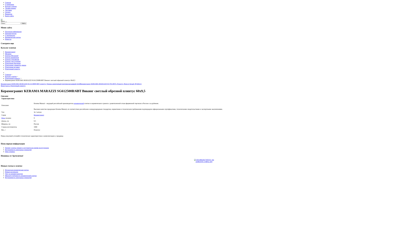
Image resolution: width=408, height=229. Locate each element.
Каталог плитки (11, 6)
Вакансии (8, 14)
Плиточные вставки (12, 67)
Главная (8, 2)
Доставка (8, 10)
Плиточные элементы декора (15, 65)
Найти (24, 23)
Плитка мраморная (12, 58)
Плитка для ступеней (13, 61)
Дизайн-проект (10, 8)
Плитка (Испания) (11, 56)
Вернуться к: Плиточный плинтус (13, 86)
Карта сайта (9, 16)
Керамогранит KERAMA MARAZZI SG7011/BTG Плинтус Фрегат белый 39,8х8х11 (111, 84)
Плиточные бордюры (13, 63)
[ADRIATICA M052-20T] (204, 160)
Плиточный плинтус (12, 69)
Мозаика (8, 54)
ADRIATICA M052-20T (204, 162)
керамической (79, 103)
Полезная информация (13, 32)
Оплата (7, 12)
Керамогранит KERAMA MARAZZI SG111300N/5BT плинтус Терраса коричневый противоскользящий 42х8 (40, 84)
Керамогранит (10, 52)
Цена (3, 118)
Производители (10, 33)
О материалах (10, 35)
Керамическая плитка (13, 37)
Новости (8, 39)
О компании (9, 4)
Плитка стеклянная (12, 59)
